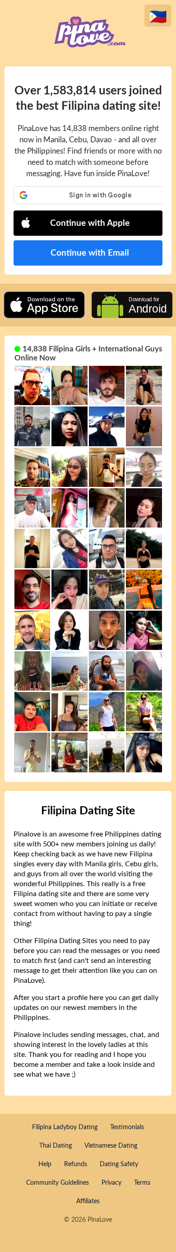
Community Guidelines (57, 1183)
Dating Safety (119, 1164)
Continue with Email (90, 253)
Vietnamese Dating (110, 1146)
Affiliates (88, 1201)
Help (44, 1164)
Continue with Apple (90, 223)
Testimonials (127, 1127)
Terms (142, 1183)
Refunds (75, 1164)
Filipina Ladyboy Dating (64, 1127)
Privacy (111, 1183)
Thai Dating (55, 1146)
